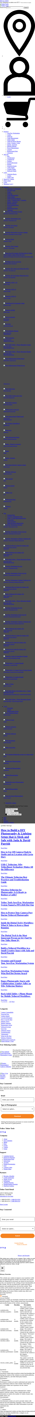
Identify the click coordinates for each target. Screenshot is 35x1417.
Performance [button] (3, 1378)
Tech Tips (4, 1029)
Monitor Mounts (11, 146)
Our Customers (8, 1140)
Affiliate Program (8, 1182)
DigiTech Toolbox (9, 822)
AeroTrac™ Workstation (14, 189)
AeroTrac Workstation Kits (14, 516)
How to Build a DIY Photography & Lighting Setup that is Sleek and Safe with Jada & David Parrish (16, 836)
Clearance (10, 153)
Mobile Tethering (6, 1023)
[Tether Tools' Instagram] (0, 1247)
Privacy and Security (24, 1255)
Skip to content (4, 1)
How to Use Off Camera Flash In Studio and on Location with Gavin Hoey (17, 854)
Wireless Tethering (6, 1038)
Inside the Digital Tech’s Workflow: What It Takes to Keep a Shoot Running (17, 925)
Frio (14, 1416)
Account (6, 1162)
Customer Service (9, 1156)
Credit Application (9, 1177)
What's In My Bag (6, 1036)
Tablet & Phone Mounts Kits (15, 523)
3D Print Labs (11, 190)
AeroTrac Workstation (13, 133)
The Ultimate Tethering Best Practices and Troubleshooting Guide (15, 879)
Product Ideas (7, 1169)
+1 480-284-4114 (15, 1201)
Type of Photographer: (8, 1224)
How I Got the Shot (6, 1019)
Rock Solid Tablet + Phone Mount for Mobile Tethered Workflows (16, 994)
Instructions (7, 1161)
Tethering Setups (5, 1030)
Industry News (5, 1021)
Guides (9, 176)
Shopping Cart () (8, 184)
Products (6, 131)
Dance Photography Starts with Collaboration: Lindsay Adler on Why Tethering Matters (16, 983)
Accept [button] (17, 1264)
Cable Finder (11, 167)
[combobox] (17, 1109)
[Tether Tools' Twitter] (3, 1247)
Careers (6, 1147)
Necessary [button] (3, 1294)
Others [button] (2, 1407)
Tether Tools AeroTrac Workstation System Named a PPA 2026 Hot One (17, 903)
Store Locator (4, 1204)
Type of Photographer (9, 1105)
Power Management (13, 148)
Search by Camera (9, 179)
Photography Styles (6, 1025)
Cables (9, 135)
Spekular (10, 1416)
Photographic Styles (12, 711)
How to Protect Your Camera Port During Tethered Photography (16, 913)
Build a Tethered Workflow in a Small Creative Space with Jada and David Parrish (17, 950)
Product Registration (9, 1164)
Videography (4, 1034)
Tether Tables (11, 140)
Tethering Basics (12, 174)
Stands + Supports (12, 202)
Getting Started (5, 1016)
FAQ (5, 1166)
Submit (17, 1236)
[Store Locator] (19, 56)
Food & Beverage (12, 163)
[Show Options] (32, 1109)
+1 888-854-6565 (15, 1199)
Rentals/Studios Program (11, 1184)
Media (5, 1142)
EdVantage (7, 1181)
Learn (5, 172)
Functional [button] (3, 1369)
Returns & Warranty (9, 1157)
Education (10, 708)
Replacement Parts (12, 151)
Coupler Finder (11, 169)
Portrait (9, 164)
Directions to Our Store (6, 1196)
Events (9, 709)
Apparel (9, 149)
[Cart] (19, 127)
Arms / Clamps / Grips (13, 143)
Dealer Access (8, 1179)
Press (5, 1144)
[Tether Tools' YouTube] (5, 1247)
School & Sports (12, 166)
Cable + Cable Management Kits (16, 518)
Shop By (6, 154)
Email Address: (6, 1215)
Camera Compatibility (7, 1012)
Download (17, 1116)
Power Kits (10, 520)
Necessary (5, 1296)
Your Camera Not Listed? (14, 814)
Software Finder (11, 171)
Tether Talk (10, 177)
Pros (5, 819)
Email (3, 1096)
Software (9, 136)
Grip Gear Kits (11, 521)
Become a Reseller (9, 1176)
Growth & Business (6, 1018)
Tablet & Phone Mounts (14, 141)
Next (13, 1001)
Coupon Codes (8, 1167)
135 (10, 1001)
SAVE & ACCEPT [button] (5, 1414)
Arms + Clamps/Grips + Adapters (16, 200)
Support (6, 821)
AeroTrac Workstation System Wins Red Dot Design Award (15, 972)
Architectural (11, 158)
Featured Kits (11, 515)
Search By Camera (10, 803)
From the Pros (5, 1014)
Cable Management (12, 138)
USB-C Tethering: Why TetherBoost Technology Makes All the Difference (17, 867)
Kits (8, 156)
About (5, 1139)
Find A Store (7, 181)
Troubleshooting (5, 1032)
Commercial (10, 159)
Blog (5, 817)
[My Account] (19, 95)
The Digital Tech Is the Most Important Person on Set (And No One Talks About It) (16, 938)
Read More (4, 848)
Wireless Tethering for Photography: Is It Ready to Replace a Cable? (13, 892)
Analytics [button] (2, 1387)
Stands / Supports (12, 144)
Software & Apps (6, 1027)
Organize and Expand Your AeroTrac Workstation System (17, 962)
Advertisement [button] (4, 1397)
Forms (5, 1149)
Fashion (9, 161)
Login (9, 97)
